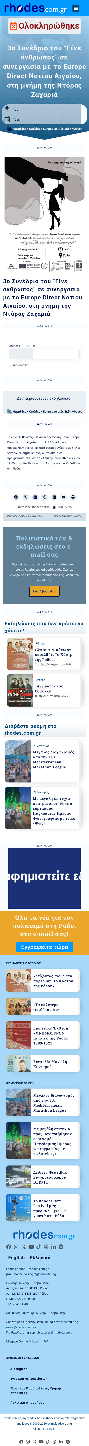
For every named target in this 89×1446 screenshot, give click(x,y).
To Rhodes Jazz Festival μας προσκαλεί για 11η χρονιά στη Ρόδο (50, 1208)
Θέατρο (40, 643)
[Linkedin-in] (53, 1246)
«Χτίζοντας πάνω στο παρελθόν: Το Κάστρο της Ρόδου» (55, 654)
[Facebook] (8, 1246)
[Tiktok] (38, 1246)
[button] (75, 8)
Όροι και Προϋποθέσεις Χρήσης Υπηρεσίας (36, 1390)
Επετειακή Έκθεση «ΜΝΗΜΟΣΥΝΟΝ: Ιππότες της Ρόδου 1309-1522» (50, 1035)
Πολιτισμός (41, 792)
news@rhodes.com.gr (21, 1327)
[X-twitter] (23, 1246)
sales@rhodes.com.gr (59, 1332)
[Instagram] (16, 1246)
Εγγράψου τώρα (44, 591)
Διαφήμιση (19, 1369)
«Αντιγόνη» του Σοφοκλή (49, 688)
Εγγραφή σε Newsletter (28, 1378)
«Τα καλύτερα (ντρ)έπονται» (46, 1007)
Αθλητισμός (41, 746)
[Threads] (45, 1246)
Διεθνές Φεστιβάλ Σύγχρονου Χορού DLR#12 (50, 1177)
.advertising (61, 1423)
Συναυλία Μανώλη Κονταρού (50, 1064)
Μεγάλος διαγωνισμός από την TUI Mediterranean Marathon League (53, 759)
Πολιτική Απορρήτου (27, 1402)
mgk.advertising (45, 1274)
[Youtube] (31, 1246)
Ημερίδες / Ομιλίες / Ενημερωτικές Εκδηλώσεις (47, 129)
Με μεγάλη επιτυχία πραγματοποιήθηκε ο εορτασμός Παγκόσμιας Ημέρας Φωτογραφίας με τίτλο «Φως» (54, 811)
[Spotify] (60, 1246)
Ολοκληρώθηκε (49, 26)
